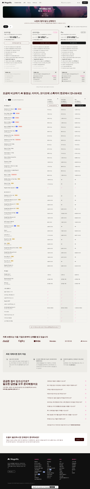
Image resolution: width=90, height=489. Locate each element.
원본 (49, 469)
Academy (49, 461)
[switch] (69, 26)
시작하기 (49, 459)
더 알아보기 (72, 364)
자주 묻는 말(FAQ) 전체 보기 (10, 389)
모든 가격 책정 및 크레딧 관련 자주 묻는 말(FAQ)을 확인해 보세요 (44, 327)
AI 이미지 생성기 (38, 464)
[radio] (6, 100)
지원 (48, 464)
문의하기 (78, 439)
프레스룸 (61, 476)
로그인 (78, 2)
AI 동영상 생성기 (38, 466)
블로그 (60, 469)
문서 (48, 463)
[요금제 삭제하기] (57, 99)
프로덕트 (37, 459)
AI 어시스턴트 (37, 463)
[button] (11, 471)
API (35, 476)
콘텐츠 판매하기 (62, 474)
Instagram (74, 463)
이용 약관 (49, 466)
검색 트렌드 (61, 468)
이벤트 (60, 471)
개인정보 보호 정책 (51, 468)
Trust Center (49, 474)
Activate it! (52, 487)
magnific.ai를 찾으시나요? (64, 478)
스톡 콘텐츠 (37, 469)
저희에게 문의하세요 (75, 425)
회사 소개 (61, 463)
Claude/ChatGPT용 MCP (40, 472)
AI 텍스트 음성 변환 (39, 468)
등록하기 (85, 2)
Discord (73, 469)
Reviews (61, 464)
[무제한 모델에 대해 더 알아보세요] (55, 72)
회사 (60, 459)
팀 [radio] (10, 26)
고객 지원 (74, 461)
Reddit (73, 473)
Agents (37, 474)
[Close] (56, 487)
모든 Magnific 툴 (38, 479)
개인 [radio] (6, 26)
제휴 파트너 (49, 476)
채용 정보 (61, 466)
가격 (40, 2)
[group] (8, 26)
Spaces (36, 461)
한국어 (11, 471)
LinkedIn (74, 466)
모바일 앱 (36, 477)
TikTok (73, 468)
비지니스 (49, 477)
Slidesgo (61, 473)
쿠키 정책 (49, 471)
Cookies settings (50, 473)
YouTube (74, 464)
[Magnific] (13, 459)
